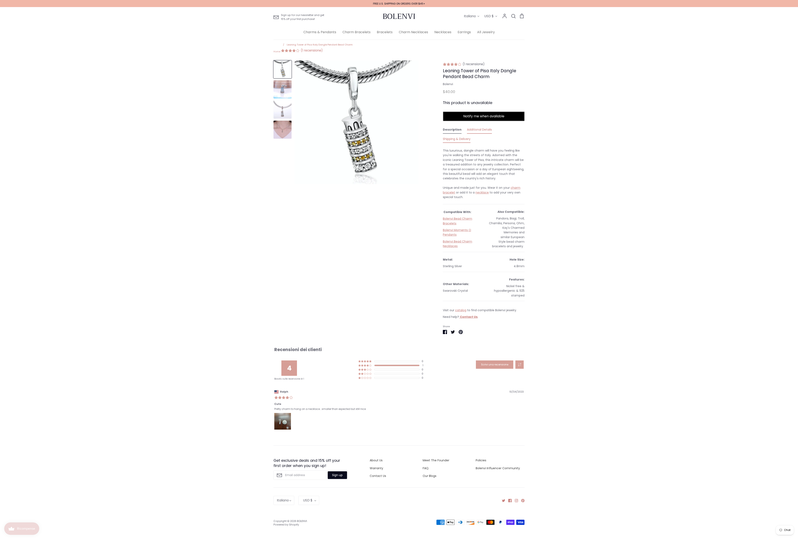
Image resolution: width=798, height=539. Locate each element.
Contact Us (378, 476)
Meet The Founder (436, 460)
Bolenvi (448, 84)
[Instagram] (515, 500)
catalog (460, 310)
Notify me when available (483, 116)
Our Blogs (429, 476)
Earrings (464, 32)
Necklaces (442, 32)
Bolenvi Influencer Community (498, 468)
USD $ (489, 16)
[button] (519, 364)
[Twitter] (502, 500)
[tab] (452, 130)
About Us (376, 460)
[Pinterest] (521, 500)
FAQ (426, 468)
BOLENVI (399, 16)
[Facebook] (508, 500)
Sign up (337, 475)
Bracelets (385, 32)
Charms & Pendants (319, 32)
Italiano (470, 16)
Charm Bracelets (356, 32)
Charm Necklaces (413, 32)
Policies (481, 460)
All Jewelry (486, 32)
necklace (482, 192)
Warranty (376, 468)
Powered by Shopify (286, 524)
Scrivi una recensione (494, 364)
